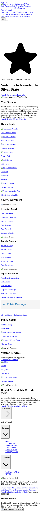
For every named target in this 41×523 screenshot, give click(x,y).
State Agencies (6, 6)
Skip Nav (4, 2)
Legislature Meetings (8, 290)
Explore (18, 14)
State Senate (5, 282)
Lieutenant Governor (8, 217)
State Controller (6, 229)
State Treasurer (6, 225)
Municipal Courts (7, 261)
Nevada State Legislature (10, 278)
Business (29, 12)
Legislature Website (12, 472)
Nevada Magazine (19, 119)
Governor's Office (7, 213)
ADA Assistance (25, 6)
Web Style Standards (16, 490)
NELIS (8, 474)
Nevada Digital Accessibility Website (14, 406)
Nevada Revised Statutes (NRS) (12, 297)
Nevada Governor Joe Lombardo (13, 95)
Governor (8, 441)
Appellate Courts (7, 265)
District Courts (6, 253)
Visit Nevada (21, 12)
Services (12, 14)
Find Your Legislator (8, 293)
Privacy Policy (26, 14)
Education (4, 14)
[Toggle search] (3, 19)
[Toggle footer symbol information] (12, 509)
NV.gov (27, 4)
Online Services (6, 12)
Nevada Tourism (7, 119)
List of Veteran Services (9, 360)
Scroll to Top (6, 408)
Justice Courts (6, 257)
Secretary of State (7, 233)
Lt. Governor (10, 443)
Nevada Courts (6, 250)
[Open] (7, 20)
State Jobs (15, 6)
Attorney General (7, 221)
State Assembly (6, 286)
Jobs (14, 12)
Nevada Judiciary (7, 246)
